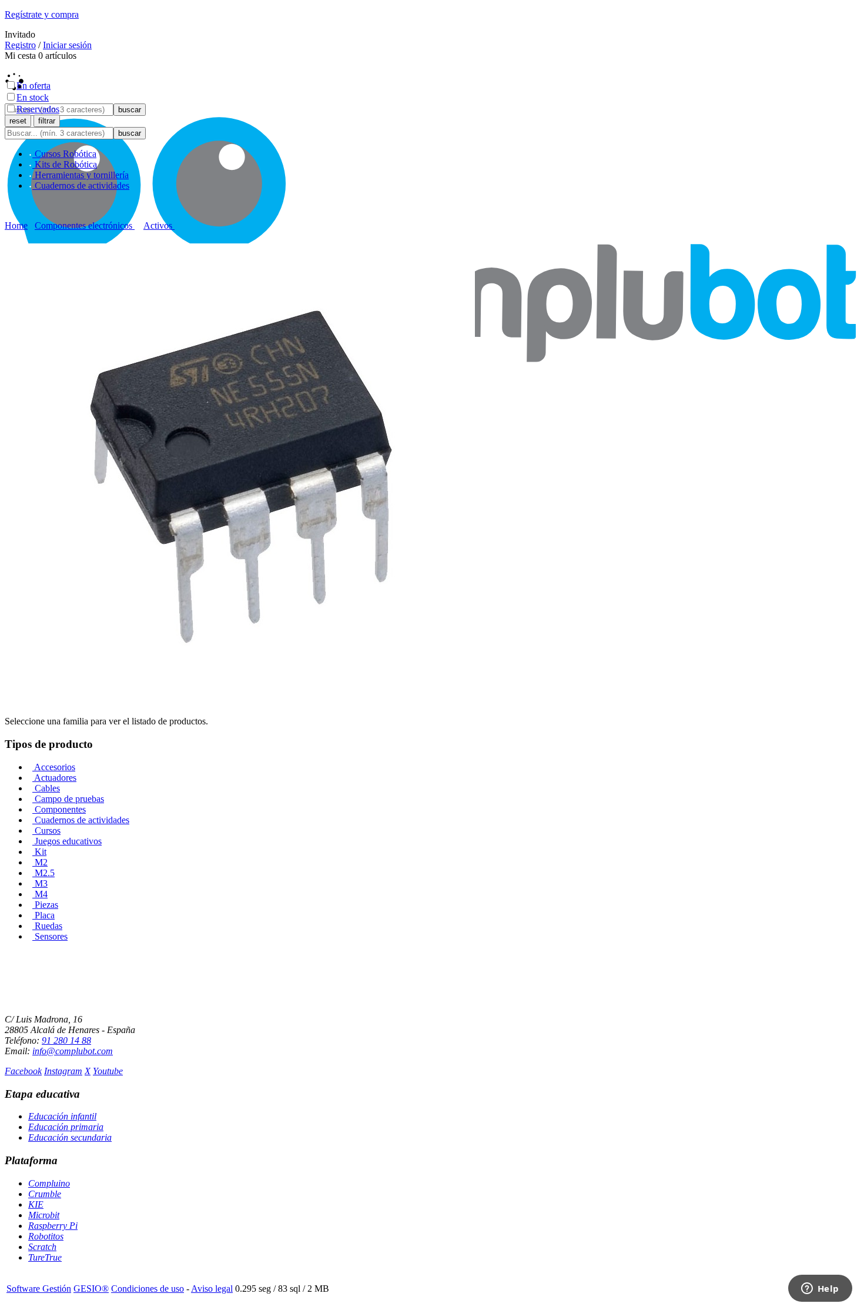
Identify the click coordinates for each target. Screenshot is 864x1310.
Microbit (43, 1215)
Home (16, 225)
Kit (39, 852)
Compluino (49, 1183)
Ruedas (47, 926)
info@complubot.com (72, 1051)
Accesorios (53, 767)
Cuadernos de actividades (80, 820)
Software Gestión (38, 1289)
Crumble (44, 1194)
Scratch (42, 1247)
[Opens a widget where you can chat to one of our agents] (820, 1289)
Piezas (45, 905)
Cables (46, 788)
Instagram (63, 1071)
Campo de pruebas (68, 799)
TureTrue (45, 1257)
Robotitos (45, 1236)
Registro (20, 45)
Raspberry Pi (53, 1226)
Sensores (50, 936)
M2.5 (43, 873)
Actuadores (54, 778)
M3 (40, 883)
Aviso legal (212, 1289)
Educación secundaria (70, 1137)
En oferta (33, 86)
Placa (43, 915)
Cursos (46, 831)
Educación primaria (65, 1127)
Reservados (37, 109)
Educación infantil (62, 1116)
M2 (40, 862)
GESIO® (91, 1289)
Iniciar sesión (67, 45)
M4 (40, 894)
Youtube (108, 1071)
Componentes (59, 809)
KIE (35, 1204)
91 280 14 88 (66, 1040)
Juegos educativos (67, 841)
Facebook (23, 1071)
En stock (32, 97)
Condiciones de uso (147, 1289)
